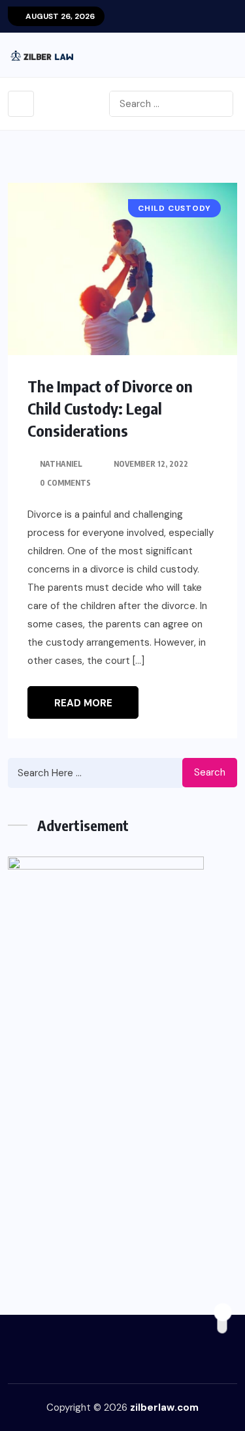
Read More (83, 703)
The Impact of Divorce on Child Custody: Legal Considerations (110, 408)
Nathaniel (61, 464)
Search (209, 772)
